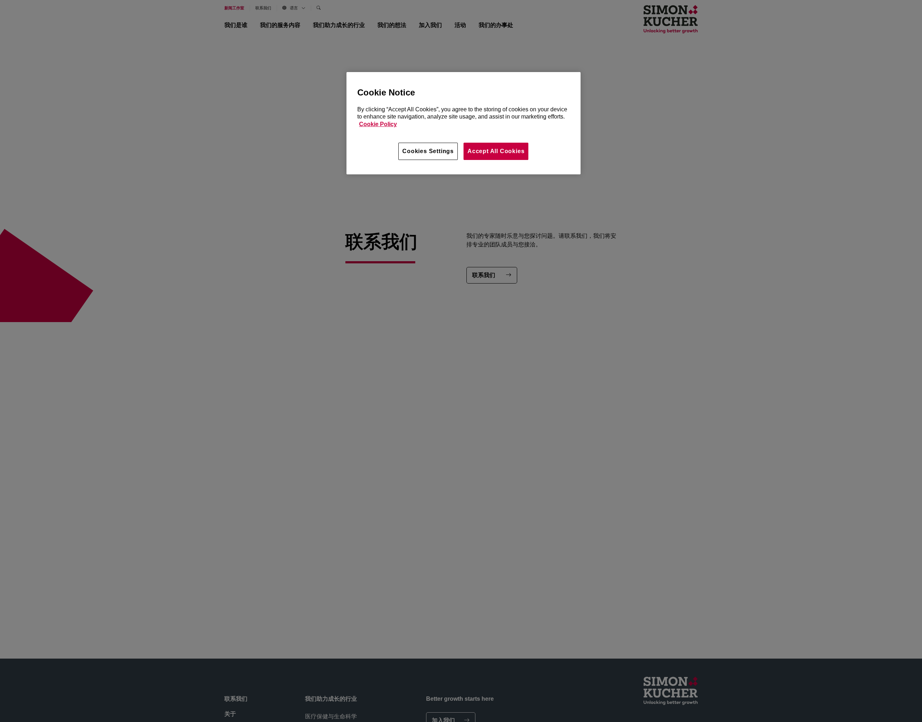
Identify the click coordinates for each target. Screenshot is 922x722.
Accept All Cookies (495, 151)
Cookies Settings (428, 151)
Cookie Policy (378, 124)
